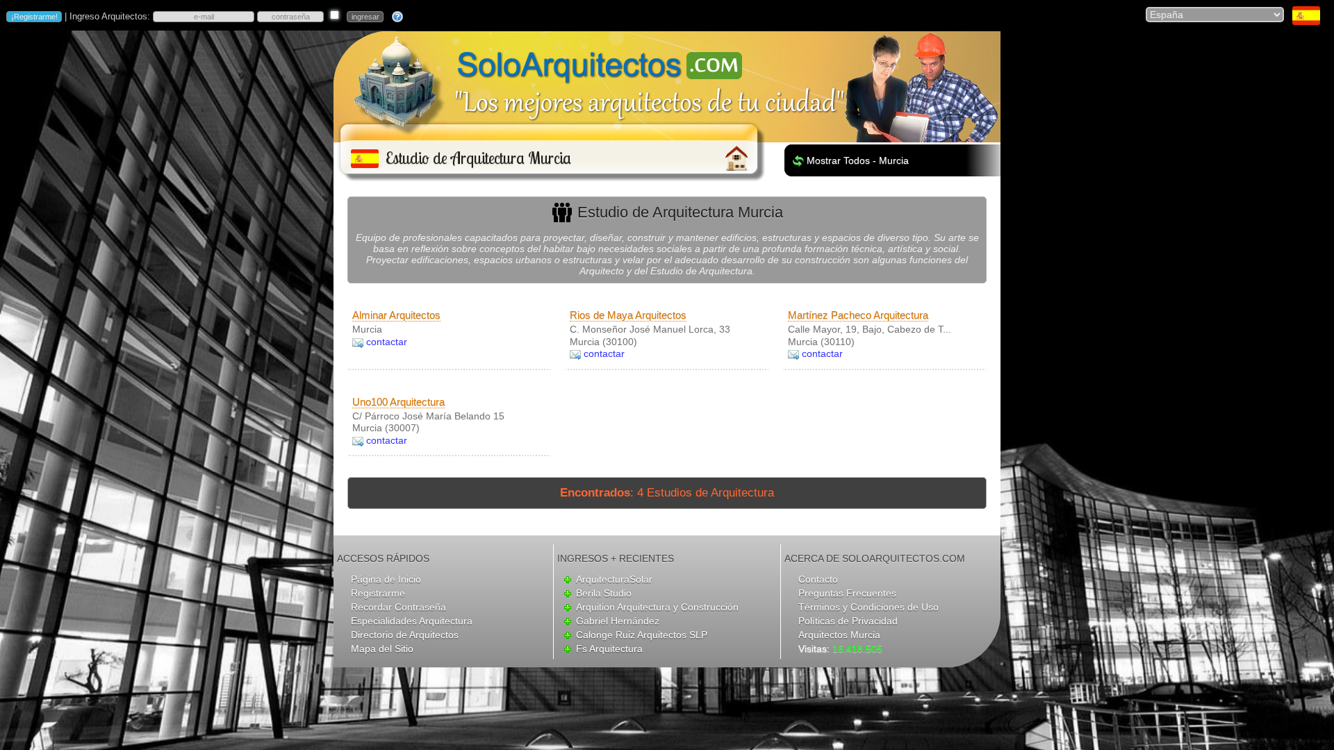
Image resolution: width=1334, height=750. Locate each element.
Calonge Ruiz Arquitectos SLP (641, 634)
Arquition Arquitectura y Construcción (657, 606)
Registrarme (378, 593)
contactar (386, 341)
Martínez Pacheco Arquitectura (858, 315)
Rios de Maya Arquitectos (628, 315)
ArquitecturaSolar (614, 579)
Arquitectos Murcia (839, 634)
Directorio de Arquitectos (405, 634)
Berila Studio (604, 593)
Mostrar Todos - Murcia (858, 160)
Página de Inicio (386, 579)
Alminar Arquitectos (396, 315)
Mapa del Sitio (382, 648)
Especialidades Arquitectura (411, 620)
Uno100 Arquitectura (398, 402)
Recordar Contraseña (398, 606)
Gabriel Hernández (617, 620)
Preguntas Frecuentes (847, 593)
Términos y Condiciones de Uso (868, 606)
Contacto (818, 579)
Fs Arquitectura (609, 648)
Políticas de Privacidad (848, 620)
